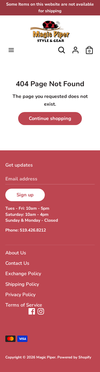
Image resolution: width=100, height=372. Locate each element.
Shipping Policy (22, 284)
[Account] (75, 48)
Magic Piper (45, 357)
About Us (15, 253)
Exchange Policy (23, 273)
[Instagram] (41, 311)
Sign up (25, 195)
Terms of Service (23, 305)
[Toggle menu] (11, 50)
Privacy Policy (20, 294)
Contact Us (17, 263)
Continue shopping (50, 118)
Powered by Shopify (74, 357)
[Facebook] (32, 311)
